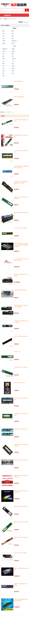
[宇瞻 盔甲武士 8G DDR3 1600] (7, 432)
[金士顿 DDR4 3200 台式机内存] (7, 462)
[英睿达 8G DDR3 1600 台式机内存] (7, 527)
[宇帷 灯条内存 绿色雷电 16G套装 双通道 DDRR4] (7, 604)
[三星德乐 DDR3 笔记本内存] (7, 293)
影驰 (13, 73)
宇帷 (3, 66)
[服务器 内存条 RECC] (7, 87)
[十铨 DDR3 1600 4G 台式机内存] (7, 341)
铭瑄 (13, 53)
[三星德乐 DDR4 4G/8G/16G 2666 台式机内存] (7, 326)
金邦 (3, 53)
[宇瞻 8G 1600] (7, 356)
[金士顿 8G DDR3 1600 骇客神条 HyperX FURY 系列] (7, 171)
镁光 (3, 56)
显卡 (3, 35)
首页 (1, 18)
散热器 (13, 43)
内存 (10, 18)
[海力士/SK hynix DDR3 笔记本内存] (7, 400)
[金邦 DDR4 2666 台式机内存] (7, 512)
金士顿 (3, 51)
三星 (3, 61)
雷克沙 (13, 68)
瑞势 (3, 58)
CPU (3, 33)
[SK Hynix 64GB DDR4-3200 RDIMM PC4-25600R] (7, 261)
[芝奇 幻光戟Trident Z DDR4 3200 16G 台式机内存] (7, 311)
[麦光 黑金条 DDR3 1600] (7, 388)
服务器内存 (4, 48)
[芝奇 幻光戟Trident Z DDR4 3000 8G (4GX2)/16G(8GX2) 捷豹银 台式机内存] (7, 246)
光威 (13, 70)
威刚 (3, 63)
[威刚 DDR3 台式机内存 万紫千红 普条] (7, 586)
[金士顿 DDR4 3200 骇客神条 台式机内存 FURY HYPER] (7, 187)
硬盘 (3, 31)
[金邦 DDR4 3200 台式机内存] (7, 556)
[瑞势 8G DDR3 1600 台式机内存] (7, 541)
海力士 (3, 70)
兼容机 (3, 43)
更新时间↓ (27, 22)
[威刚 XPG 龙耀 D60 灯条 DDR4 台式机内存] (7, 496)
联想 (3, 73)
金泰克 (13, 51)
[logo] (14, 7)
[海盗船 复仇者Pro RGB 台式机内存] (7, 218)
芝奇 (3, 68)
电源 (13, 31)
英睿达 (13, 66)
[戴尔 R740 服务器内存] (7, 102)
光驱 (13, 38)
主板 (13, 33)
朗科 (3, 75)
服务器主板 (14, 40)
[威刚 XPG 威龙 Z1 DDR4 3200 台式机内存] (7, 481)
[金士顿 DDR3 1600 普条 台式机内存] (7, 122)
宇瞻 (13, 63)
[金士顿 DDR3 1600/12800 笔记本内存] (7, 416)
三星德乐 (14, 58)
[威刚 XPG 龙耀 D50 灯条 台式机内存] (7, 572)
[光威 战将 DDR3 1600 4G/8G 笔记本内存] (7, 450)
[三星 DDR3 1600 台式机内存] (7, 233)
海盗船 (13, 48)
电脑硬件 (6, 18)
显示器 (3, 40)
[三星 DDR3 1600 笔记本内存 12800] (7, 156)
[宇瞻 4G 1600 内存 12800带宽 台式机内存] (7, 202)
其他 (13, 56)
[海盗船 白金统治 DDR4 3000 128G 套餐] (7, 280)
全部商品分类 (7, 15)
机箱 (13, 35)
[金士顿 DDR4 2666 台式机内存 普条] (7, 140)
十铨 (13, 61)
